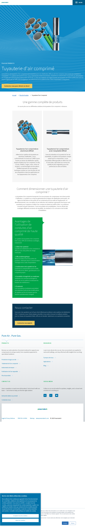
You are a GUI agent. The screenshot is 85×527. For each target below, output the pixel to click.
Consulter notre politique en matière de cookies (22, 511)
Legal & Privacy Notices (8, 418)
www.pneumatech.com (42, 418)
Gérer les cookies (22, 418)
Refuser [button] (72, 523)
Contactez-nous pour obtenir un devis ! (17, 86)
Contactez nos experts (24, 323)
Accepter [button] (65, 523)
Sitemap (32, 418)
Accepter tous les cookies (20, 516)
